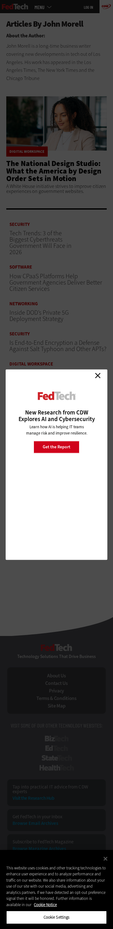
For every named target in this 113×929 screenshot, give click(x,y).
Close (97, 375)
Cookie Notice (45, 904)
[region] (56, 889)
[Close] (105, 859)
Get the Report (56, 447)
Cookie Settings (57, 917)
